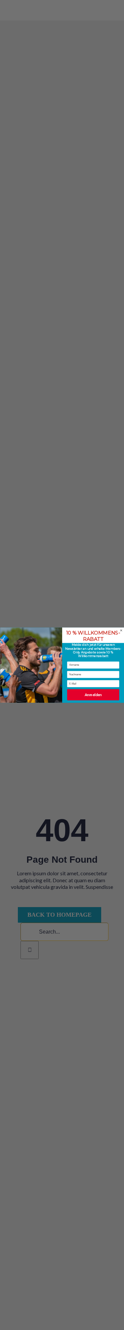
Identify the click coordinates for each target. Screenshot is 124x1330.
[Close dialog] (121, 630)
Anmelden (93, 694)
